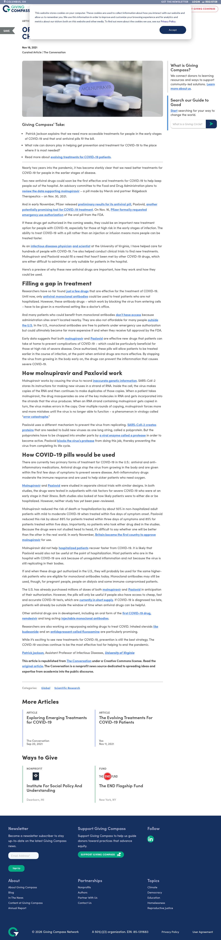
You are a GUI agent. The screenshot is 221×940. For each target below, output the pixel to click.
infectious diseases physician (51, 246)
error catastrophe (35, 416)
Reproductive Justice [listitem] (160, 908)
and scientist (81, 246)
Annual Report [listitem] (17, 908)
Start (174, 110)
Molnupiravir (31, 485)
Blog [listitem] (11, 892)
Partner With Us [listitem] (87, 897)
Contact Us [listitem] (85, 903)
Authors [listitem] (82, 892)
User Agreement (203, 932)
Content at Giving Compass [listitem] (25, 903)
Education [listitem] (153, 897)
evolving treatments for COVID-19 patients (81, 157)
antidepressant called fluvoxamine (75, 631)
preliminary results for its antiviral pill (104, 204)
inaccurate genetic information (115, 380)
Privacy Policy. (168, 21)
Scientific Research (67, 688)
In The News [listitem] (15, 897)
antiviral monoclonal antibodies (65, 296)
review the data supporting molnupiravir (50, 191)
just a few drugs (77, 291)
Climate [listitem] (152, 887)
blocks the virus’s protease (75, 440)
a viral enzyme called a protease (122, 435)
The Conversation (79, 661)
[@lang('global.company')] (16, 8)
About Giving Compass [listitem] (22, 887)
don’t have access (128, 314)
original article (32, 666)
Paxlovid (96, 338)
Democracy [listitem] (154, 892)
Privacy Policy (170, 932)
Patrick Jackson (33, 652)
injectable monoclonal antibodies (85, 618)
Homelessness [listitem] (156, 903)
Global (45, 688)
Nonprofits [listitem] (84, 887)
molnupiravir (74, 338)
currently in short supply (96, 599)
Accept (173, 29)
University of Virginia (119, 652)
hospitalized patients (73, 548)
